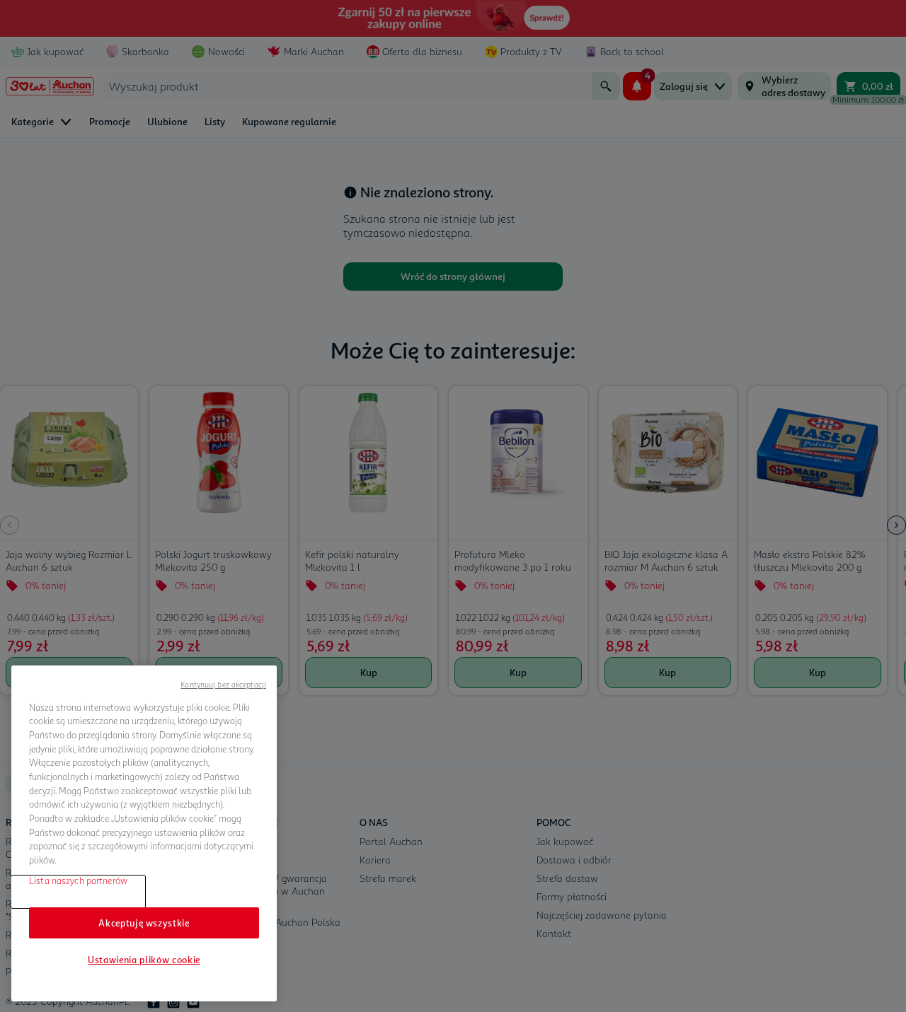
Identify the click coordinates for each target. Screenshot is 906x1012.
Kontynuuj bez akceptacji (223, 684)
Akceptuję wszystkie (143, 923)
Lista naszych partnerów (78, 880)
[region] (144, 833)
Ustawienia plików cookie (144, 959)
